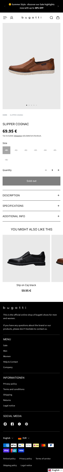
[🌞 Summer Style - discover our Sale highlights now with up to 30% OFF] (31, 6)
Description (11, 195)
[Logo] (31, 18)
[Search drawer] (51, 17)
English (6, 438)
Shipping (18, 135)
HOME (5, 115)
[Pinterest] (26, 424)
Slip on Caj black (26, 285)
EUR (24, 438)
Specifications (13, 205)
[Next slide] (58, 6)
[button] (55, 470)
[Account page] (11, 17)
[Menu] (5, 17)
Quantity (7, 170)
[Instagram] (5, 424)
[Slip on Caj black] (26, 258)
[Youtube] (19, 424)
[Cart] (58, 17)
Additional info (14, 216)
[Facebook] (12, 424)
